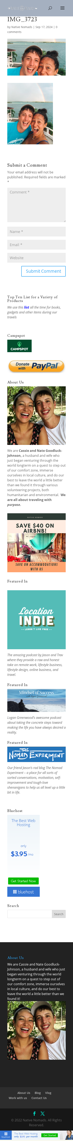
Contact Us (39, 1098)
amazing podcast (25, 655)
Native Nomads (21, 27)
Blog (38, 1093)
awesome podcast (48, 717)
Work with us (18, 1098)
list (26, 307)
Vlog (48, 1093)
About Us (23, 1093)
